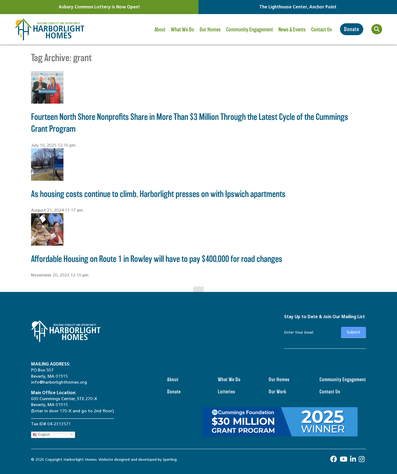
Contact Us (321, 29)
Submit (353, 332)
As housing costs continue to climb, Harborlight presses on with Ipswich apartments (158, 194)
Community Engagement (249, 29)
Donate (351, 29)
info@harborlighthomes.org (59, 382)
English (43, 434)
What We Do (182, 29)
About (160, 29)
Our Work (277, 391)
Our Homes (210, 29)
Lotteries (226, 391)
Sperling (170, 459)
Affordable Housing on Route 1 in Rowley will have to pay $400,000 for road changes (156, 259)
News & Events (292, 29)
